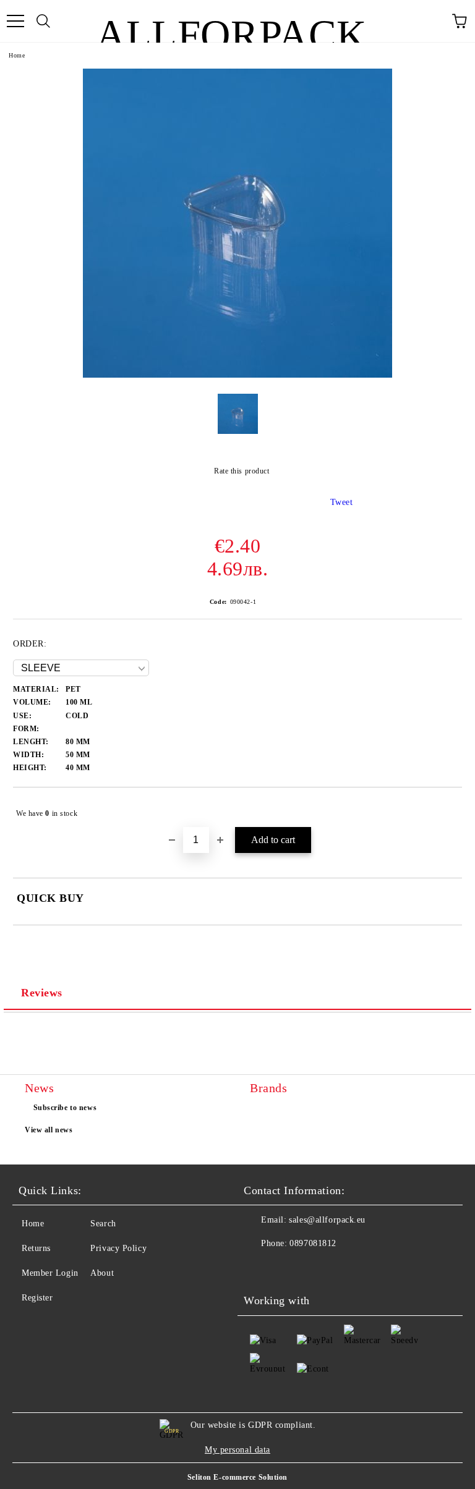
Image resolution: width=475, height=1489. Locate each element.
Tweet (341, 502)
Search (103, 1223)
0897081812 (312, 1243)
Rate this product (241, 471)
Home (17, 55)
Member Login (50, 1273)
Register (37, 1297)
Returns (36, 1248)
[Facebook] (260, 1268)
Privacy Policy (118, 1248)
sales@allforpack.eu (327, 1219)
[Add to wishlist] (444, 807)
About (102, 1273)
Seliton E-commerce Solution (237, 1477)
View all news (48, 1130)
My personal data (237, 1449)
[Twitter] (287, 1268)
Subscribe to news (65, 1107)
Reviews (41, 992)
